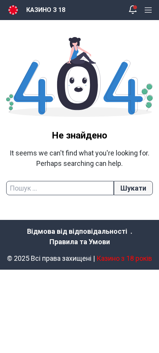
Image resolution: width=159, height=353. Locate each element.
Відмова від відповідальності (77, 231)
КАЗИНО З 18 (45, 10)
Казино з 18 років (124, 258)
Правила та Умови (79, 242)
